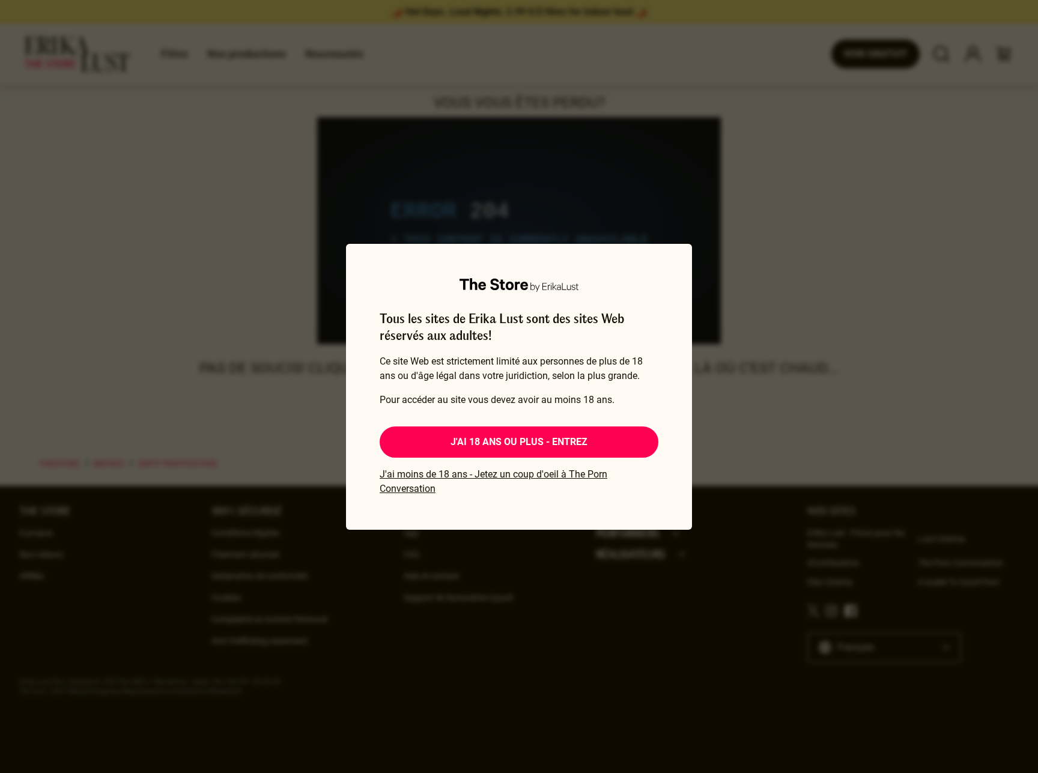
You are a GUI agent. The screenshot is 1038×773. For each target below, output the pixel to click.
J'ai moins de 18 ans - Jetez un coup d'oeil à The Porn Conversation (493, 481)
